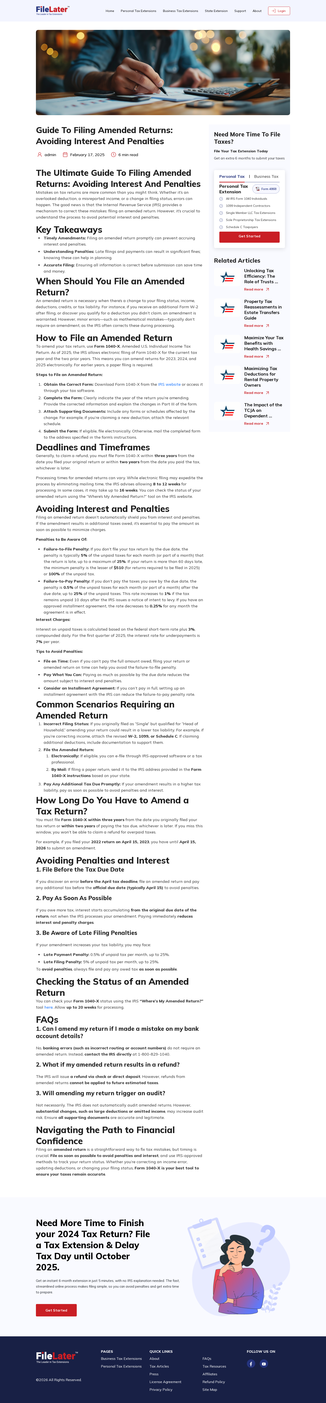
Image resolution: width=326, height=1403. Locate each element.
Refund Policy (213, 1382)
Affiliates (209, 1374)
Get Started (249, 236)
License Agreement (165, 1382)
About (257, 11)
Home (110, 11)
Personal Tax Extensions (138, 11)
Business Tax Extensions (180, 11)
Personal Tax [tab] (232, 176)
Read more (253, 289)
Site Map (209, 1389)
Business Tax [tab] (266, 176)
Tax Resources (214, 1366)
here (48, 1007)
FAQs (206, 1358)
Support (240, 11)
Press (154, 1374)
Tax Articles (159, 1366)
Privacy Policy (161, 1389)
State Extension (216, 11)
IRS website (169, 384)
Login (282, 11)
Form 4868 (268, 189)
